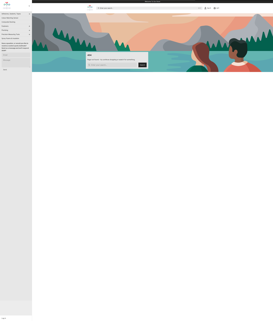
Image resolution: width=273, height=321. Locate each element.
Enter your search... (150, 8)
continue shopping (110, 60)
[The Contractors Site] (7, 6)
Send (5, 70)
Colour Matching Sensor (10, 18)
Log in (4, 318)
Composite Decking (8, 22)
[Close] (29, 6)
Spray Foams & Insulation (10, 38)
